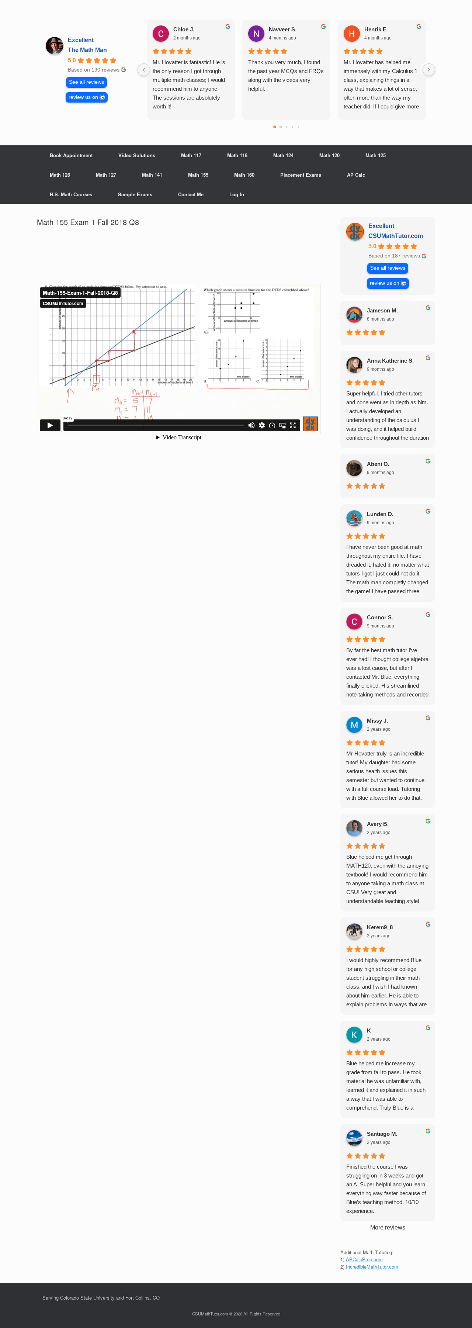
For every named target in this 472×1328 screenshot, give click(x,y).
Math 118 (237, 155)
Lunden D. (380, 514)
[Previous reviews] (144, 69)
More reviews (387, 1227)
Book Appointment (71, 155)
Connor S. (380, 617)
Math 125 (375, 155)
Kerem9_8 (380, 927)
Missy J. (377, 720)
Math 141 (152, 174)
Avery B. (378, 824)
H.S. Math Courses (71, 194)
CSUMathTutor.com (395, 236)
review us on (83, 97)
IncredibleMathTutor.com (372, 1266)
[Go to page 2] (286, 127)
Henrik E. (376, 29)
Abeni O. (378, 464)
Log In (236, 194)
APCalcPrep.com (364, 1259)
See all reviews (86, 82)
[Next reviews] (429, 69)
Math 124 (283, 155)
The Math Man (87, 50)
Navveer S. (282, 29)
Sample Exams (135, 194)
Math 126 (60, 174)
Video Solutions (136, 155)
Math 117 (191, 155)
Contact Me (191, 194)
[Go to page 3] (292, 127)
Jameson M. (382, 310)
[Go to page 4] (298, 127)
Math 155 (198, 174)
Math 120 (329, 155)
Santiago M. (382, 1134)
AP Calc (356, 174)
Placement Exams (300, 174)
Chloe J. (183, 29)
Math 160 (244, 174)
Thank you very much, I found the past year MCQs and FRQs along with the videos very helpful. (286, 75)
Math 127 (106, 174)
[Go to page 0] (274, 126)
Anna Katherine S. (390, 360)
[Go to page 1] (280, 127)
